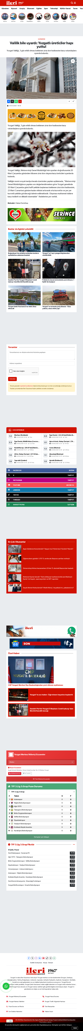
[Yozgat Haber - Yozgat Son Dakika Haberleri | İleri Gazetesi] (15, 3)
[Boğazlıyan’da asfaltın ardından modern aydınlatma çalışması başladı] (24, 242)
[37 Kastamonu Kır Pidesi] (41, 116)
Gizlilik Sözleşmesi (36, 962)
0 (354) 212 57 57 (15, 773)
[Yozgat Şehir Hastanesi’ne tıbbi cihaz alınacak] (24, 295)
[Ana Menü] (75, 3)
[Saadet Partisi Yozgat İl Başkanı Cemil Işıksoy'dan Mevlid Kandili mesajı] (24, 268)
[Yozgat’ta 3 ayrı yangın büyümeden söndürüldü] (58, 242)
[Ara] (72, 3)
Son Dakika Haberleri (15, 1011)
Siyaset (14, 9)
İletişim (50, 962)
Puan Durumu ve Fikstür (16, 1006)
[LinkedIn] (39, 958)
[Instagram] (36, 958)
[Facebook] (28, 958)
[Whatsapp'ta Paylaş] (16, 101)
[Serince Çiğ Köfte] (41, 215)
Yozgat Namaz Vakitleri (16, 1001)
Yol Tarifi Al (27, 773)
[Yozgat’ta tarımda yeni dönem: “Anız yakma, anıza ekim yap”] (58, 295)
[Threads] (50, 958)
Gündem (5, 9)
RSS (10, 1021)
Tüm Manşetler (50, 1006)
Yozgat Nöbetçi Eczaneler (17, 996)
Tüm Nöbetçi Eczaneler (42, 779)
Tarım (75, 9)
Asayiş (22, 9)
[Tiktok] (47, 958)
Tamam (75, 1028)
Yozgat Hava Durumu (52, 996)
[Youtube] (43, 958)
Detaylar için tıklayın (41, 837)
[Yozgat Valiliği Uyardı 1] (41, 149)
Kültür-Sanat (65, 9)
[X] (32, 958)
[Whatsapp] (54, 958)
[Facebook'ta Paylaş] (8, 101)
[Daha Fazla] (20, 101)
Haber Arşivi (49, 1011)
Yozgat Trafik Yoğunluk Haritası (55, 1001)
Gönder (12, 379)
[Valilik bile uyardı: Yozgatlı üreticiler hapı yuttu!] (41, 78)
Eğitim (39, 9)
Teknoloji (54, 9)
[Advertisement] (41, 29)
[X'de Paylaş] (12, 101)
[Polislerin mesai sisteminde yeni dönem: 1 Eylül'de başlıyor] (58, 268)
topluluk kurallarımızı (26, 386)
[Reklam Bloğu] (41, 631)
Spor (46, 9)
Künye (45, 962)
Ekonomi (30, 9)
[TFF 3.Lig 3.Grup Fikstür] (74, 844)
